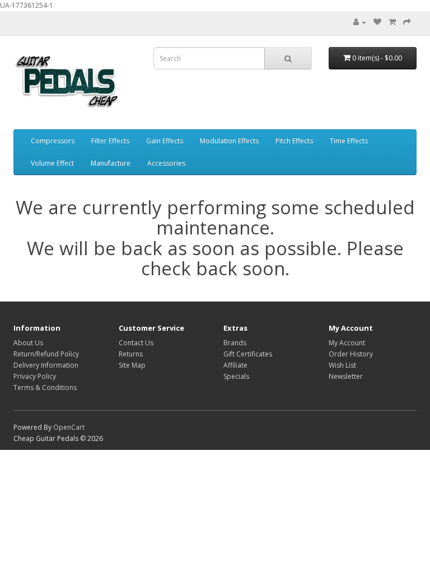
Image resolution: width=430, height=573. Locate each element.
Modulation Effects (229, 140)
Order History (351, 354)
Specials (236, 376)
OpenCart (69, 427)
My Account (347, 342)
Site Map (132, 365)
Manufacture (110, 163)
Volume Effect (52, 163)
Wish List (342, 365)
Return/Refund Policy (46, 354)
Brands (234, 342)
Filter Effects (110, 140)
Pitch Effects (294, 140)
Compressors (52, 140)
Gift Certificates (247, 354)
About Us (28, 342)
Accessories (166, 163)
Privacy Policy (34, 376)
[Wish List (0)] (377, 22)
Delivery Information (45, 365)
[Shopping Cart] (392, 22)
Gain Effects (164, 140)
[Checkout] (407, 22)
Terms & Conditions (45, 387)
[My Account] (359, 22)
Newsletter (346, 376)
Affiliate (235, 365)
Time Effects (349, 140)
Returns (131, 354)
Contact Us (136, 342)
